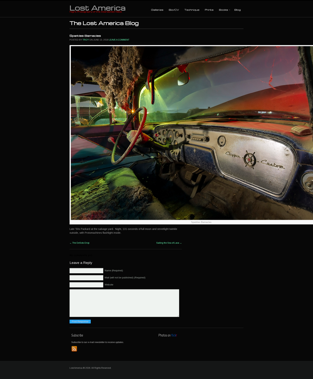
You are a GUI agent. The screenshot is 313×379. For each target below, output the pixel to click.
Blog (237, 9)
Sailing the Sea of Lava (169, 243)
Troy (86, 40)
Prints (209, 9)
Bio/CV (174, 9)
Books (222, 10)
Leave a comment (119, 40)
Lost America (98, 7)
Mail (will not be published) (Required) (125, 277)
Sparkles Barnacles (85, 35)
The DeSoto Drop (79, 243)
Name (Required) (114, 270)
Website (109, 284)
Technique (191, 9)
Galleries (157, 9)
